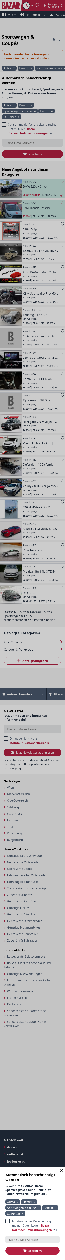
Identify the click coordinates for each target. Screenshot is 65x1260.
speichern (35, 1251)
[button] (61, 1170)
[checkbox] (32, 1225)
